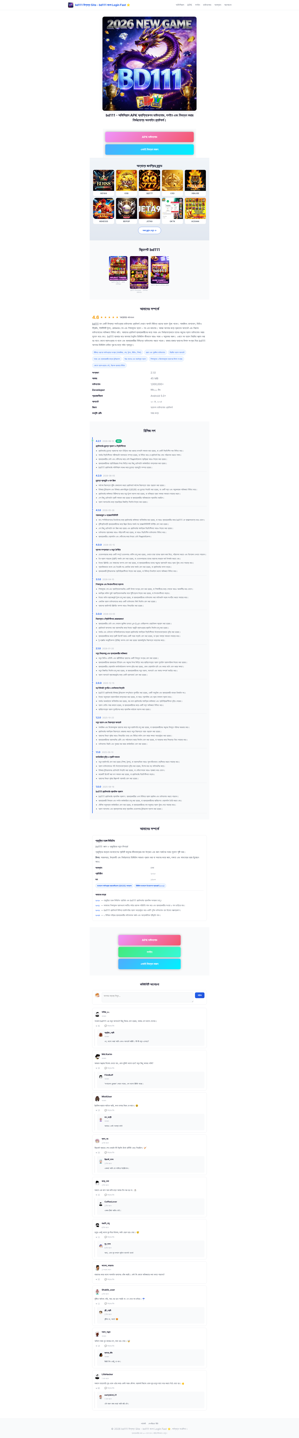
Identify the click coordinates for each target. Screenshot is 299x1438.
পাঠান (200, 995)
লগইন (197, 4)
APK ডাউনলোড (149, 137)
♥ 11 (98, 1237)
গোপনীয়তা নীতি (153, 1423)
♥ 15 (98, 1195)
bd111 (95, 323)
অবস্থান (217, 4)
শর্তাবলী (143, 1423)
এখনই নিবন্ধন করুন (149, 149)
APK (189, 4)
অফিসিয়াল (180, 4)
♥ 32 (98, 1279)
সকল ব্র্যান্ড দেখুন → (150, 230)
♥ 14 (98, 1346)
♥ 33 (98, 1153)
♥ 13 (98, 1110)
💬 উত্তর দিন (109, 1026)
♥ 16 (98, 1068)
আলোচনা (227, 4)
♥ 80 (98, 1388)
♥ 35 (98, 1026)
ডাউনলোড (207, 4)
